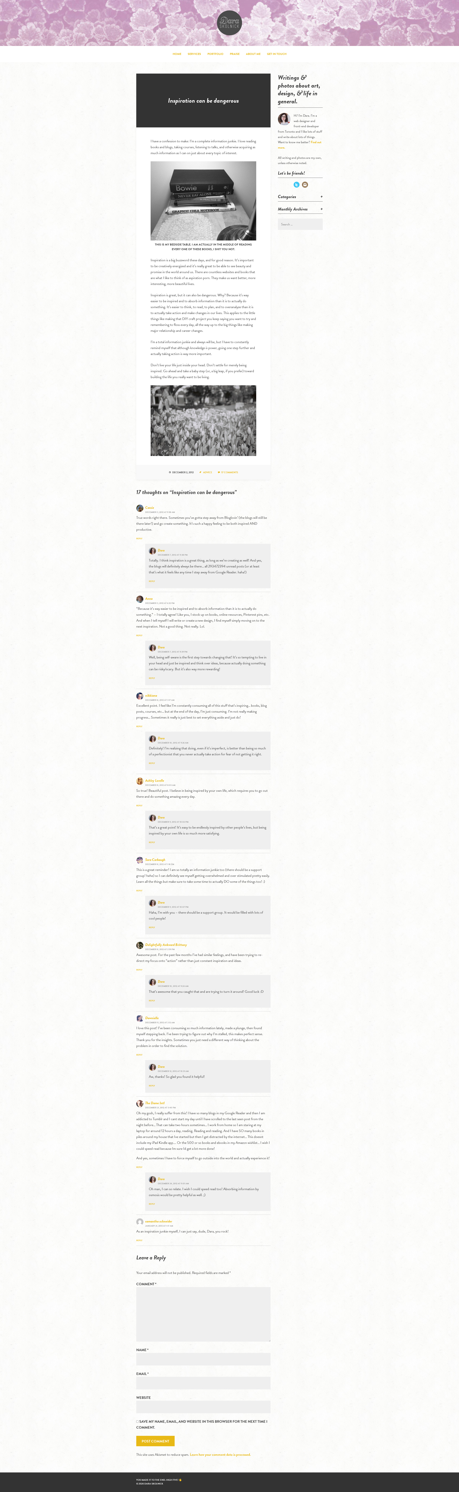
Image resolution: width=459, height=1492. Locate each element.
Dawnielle (152, 1018)
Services (194, 54)
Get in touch (277, 54)
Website (143, 1397)
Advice (207, 472)
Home (177, 54)
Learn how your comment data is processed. (220, 1454)
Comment (146, 1284)
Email (142, 1373)
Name (142, 1350)
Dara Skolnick (229, 22)
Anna (149, 598)
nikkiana (151, 695)
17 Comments (229, 472)
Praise (235, 54)
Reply (139, 538)
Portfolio (215, 54)
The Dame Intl (155, 1103)
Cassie (149, 507)
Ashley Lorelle (154, 780)
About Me (253, 54)
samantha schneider (158, 1221)
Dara (161, 550)
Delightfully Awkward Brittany (166, 944)
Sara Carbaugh (155, 859)
